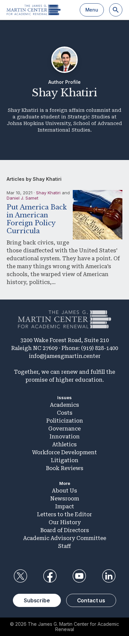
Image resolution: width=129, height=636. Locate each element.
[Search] (115, 9)
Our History (65, 522)
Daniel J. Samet (22, 198)
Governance (64, 429)
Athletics (64, 444)
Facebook (49, 576)
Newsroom (64, 498)
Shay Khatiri (48, 192)
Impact (64, 506)
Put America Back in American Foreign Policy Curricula (37, 219)
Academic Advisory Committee (64, 538)
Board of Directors (64, 530)
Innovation (65, 436)
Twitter (20, 576)
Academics (64, 405)
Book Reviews (64, 468)
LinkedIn (109, 576)
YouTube (79, 576)
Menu (91, 10)
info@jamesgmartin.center (65, 356)
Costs (64, 413)
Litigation (64, 460)
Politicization (64, 421)
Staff (64, 546)
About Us (64, 491)
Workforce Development (64, 452)
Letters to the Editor (64, 514)
